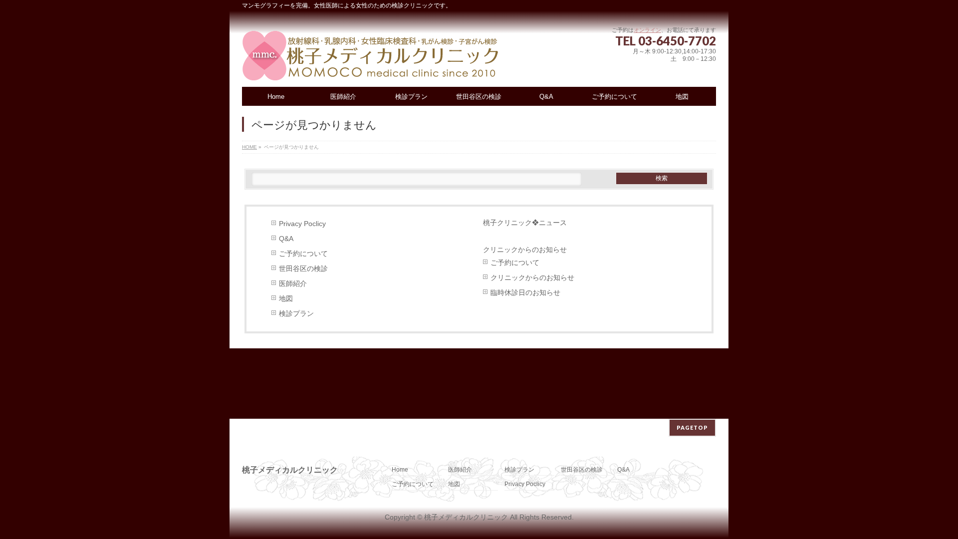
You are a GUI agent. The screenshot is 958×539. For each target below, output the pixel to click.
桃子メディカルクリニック (466, 517)
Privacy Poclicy (302, 224)
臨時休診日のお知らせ (525, 292)
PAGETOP (692, 427)
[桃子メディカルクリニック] (371, 69)
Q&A (286, 239)
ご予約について (303, 254)
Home (400, 470)
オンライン (647, 30)
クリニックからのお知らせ (532, 277)
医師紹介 (293, 283)
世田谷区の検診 (303, 268)
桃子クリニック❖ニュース (525, 223)
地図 (286, 298)
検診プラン (296, 313)
